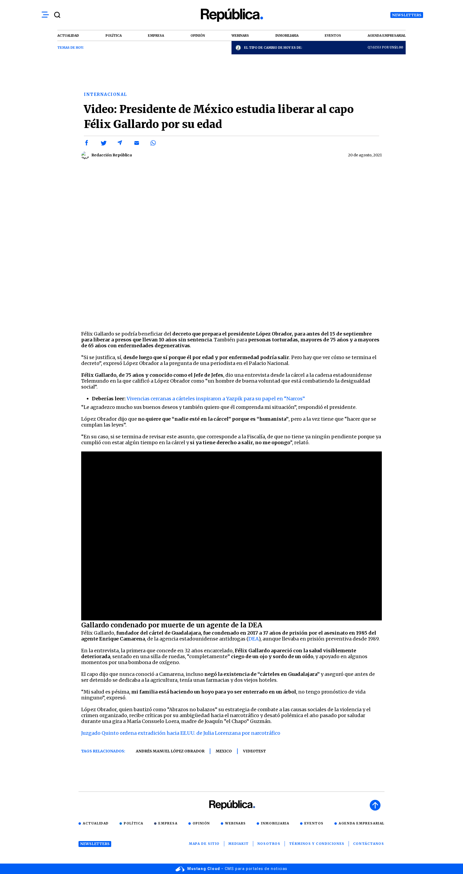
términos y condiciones (317, 844)
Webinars (235, 823)
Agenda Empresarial (361, 823)
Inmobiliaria (275, 823)
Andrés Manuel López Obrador (170, 751)
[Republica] (231, 15)
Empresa (167, 823)
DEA (253, 639)
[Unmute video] (231, 246)
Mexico (224, 751)
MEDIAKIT (238, 844)
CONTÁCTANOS (368, 844)
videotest (254, 751)
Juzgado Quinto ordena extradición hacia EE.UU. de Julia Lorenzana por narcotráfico (180, 733)
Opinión (201, 823)
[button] (87, 143)
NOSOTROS (269, 844)
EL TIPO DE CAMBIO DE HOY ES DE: (273, 48)
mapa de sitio (204, 844)
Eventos (314, 823)
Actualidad (96, 823)
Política (133, 823)
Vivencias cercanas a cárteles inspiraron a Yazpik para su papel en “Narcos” (216, 398)
